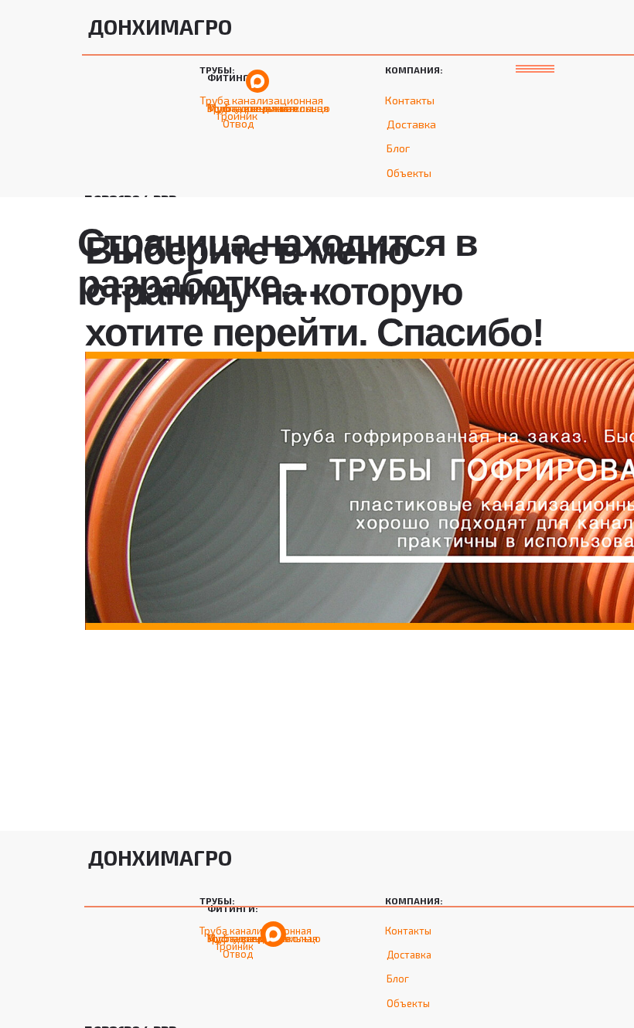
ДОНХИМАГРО (160, 26)
